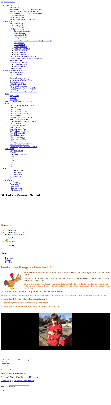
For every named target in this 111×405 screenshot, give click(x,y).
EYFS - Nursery (15, 172)
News (7, 94)
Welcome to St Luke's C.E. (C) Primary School (26, 9)
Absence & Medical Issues (19, 119)
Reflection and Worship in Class (21, 80)
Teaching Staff (15, 184)
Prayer (12, 76)
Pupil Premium (15, 127)
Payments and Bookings (18, 125)
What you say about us (17, 137)
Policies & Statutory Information (21, 117)
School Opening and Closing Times (22, 105)
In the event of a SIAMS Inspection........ (23, 92)
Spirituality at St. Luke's (18, 84)
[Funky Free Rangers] (55, 329)
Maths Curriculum (20, 33)
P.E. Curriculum (19, 45)
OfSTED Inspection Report (19, 131)
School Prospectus (16, 115)
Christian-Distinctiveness (13, 70)
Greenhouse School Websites (24, 381)
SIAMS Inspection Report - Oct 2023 (22, 90)
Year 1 (12, 156)
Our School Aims (15, 7)
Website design (6, 381)
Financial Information (17, 135)
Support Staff (14, 186)
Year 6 (12, 166)
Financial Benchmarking (18, 133)
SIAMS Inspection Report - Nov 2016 (23, 88)
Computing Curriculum (22, 49)
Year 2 (12, 158)
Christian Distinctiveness (18, 78)
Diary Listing (14, 96)
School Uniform (15, 109)
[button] (6, 229)
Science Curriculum (20, 54)
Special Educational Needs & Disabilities (24, 56)
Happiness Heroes (20, 25)
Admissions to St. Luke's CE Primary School (25, 11)
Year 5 (12, 164)
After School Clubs (20, 66)
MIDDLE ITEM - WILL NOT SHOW (18, 102)
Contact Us (7, 225)
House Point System (16, 60)
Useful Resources (20, 27)
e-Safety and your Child (18, 139)
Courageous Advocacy (17, 82)
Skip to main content (8, 2)
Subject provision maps (22, 31)
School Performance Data (18, 111)
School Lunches (15, 123)
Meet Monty (14, 182)
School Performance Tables (19, 113)
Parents (7, 104)
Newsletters (14, 100)
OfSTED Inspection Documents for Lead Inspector (27, 13)
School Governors (16, 188)
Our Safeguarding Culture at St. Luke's (23, 19)
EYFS (7, 168)
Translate (21, 235)
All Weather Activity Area (23, 143)
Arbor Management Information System (23, 147)
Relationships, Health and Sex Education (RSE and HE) (33, 41)
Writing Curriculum (20, 37)
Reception (13, 153)
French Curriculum (20, 47)
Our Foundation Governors (19, 86)
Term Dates (13, 107)
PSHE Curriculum (20, 53)
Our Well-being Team (17, 23)
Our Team (8, 180)
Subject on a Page (16, 68)
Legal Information (32, 377)
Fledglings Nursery (16, 151)
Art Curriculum (19, 43)
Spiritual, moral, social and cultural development (26, 58)
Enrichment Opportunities (18, 62)
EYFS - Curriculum (16, 170)
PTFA (12, 141)
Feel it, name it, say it (17, 17)
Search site (4, 386)
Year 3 (12, 160)
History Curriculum (20, 51)
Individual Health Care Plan (19, 145)
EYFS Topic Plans (20, 155)
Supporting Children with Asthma (25, 121)
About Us (8, 5)
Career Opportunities (17, 15)
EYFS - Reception (16, 174)
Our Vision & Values (17, 72)
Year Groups (9, 149)
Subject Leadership (16, 190)
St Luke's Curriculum (17, 29)
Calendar (13, 98)
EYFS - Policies (15, 176)
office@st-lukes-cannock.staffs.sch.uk (14, 373)
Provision (8, 21)
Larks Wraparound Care (18, 129)
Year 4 (12, 162)
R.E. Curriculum (19, 39)
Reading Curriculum (21, 35)
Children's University (21, 64)
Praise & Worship (16, 74)
